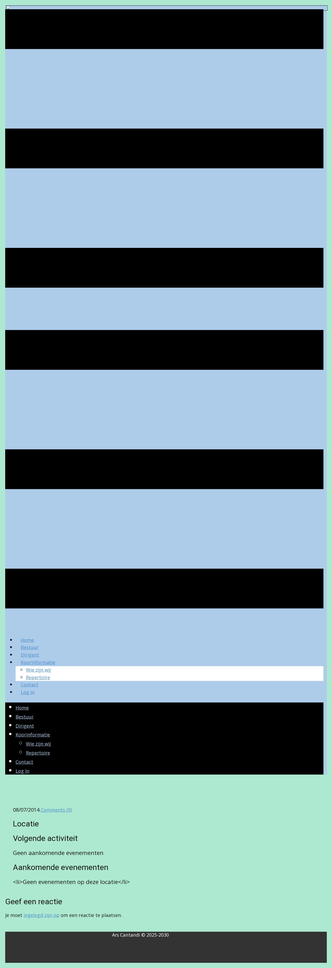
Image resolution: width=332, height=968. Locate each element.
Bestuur (30, 647)
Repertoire (38, 677)
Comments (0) (55, 810)
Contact (29, 684)
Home (27, 640)
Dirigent (30, 655)
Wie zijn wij (38, 670)
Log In (27, 692)
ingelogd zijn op (41, 915)
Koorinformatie (38, 662)
